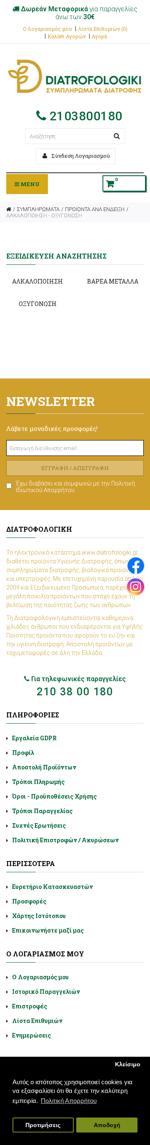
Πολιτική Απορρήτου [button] (69, 1100)
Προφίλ (23, 753)
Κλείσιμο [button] (127, 1064)
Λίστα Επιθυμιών (37, 1021)
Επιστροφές (29, 1006)
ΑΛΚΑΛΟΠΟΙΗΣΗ (37, 281)
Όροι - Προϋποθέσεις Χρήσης (54, 796)
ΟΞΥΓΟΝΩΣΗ (38, 304)
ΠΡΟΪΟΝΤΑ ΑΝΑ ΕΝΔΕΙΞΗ (95, 209)
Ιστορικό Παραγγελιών (46, 992)
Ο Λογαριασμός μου (47, 28)
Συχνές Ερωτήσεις (39, 825)
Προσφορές (29, 901)
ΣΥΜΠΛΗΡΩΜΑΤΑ (38, 209)
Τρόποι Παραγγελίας (42, 811)
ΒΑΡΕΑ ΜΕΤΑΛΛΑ (112, 281)
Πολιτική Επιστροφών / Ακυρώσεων (65, 840)
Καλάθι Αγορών (67, 36)
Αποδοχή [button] (107, 1125)
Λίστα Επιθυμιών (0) (103, 28)
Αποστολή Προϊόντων (44, 767)
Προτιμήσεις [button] (42, 1125)
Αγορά (99, 36)
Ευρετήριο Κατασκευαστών (52, 887)
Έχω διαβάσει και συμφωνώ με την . (75, 486)
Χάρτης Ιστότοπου (39, 916)
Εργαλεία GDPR (34, 738)
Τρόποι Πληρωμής (38, 782)
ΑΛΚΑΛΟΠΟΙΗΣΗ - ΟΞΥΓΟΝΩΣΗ (44, 215)
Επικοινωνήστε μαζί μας (48, 930)
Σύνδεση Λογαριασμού (80, 155)
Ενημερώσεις (31, 1035)
